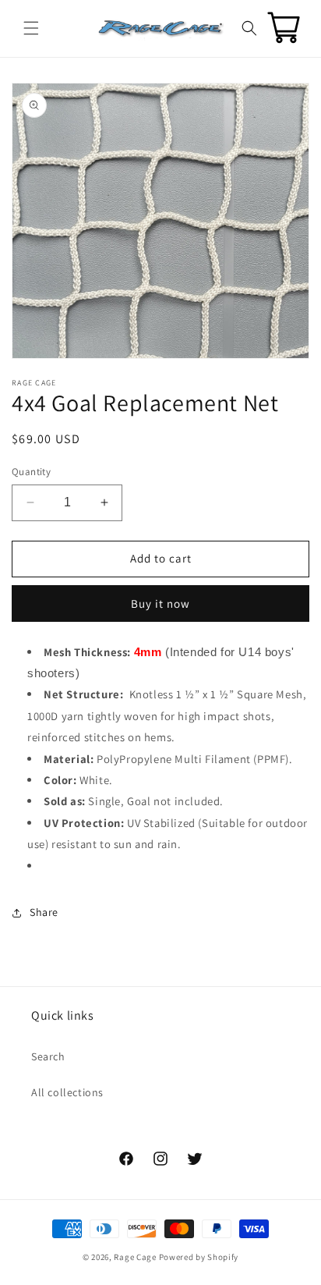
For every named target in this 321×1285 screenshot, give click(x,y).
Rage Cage (135, 1256)
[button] (31, 28)
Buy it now (160, 603)
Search (48, 1056)
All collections (67, 1092)
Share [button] (44, 912)
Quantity (31, 471)
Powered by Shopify (199, 1256)
